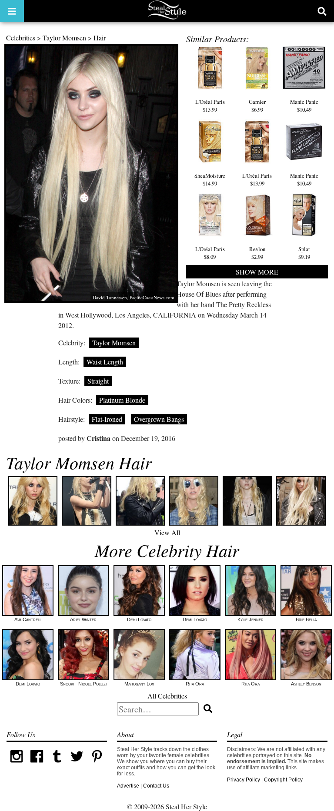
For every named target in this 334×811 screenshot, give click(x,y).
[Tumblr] (57, 764)
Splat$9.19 (304, 253)
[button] (12, 11)
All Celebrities (167, 695)
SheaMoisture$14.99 (209, 179)
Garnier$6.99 (257, 105)
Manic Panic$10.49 (304, 105)
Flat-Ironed (107, 419)
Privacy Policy (243, 780)
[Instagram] (17, 764)
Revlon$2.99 (257, 253)
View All (167, 532)
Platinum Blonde (122, 399)
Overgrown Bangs (159, 419)
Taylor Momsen (64, 37)
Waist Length (105, 361)
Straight (98, 380)
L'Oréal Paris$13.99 (210, 105)
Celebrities (20, 37)
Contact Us (156, 786)
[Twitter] (77, 764)
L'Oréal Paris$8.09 (210, 253)
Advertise (128, 786)
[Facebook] (37, 764)
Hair (100, 37)
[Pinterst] (97, 764)
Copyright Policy (283, 780)
